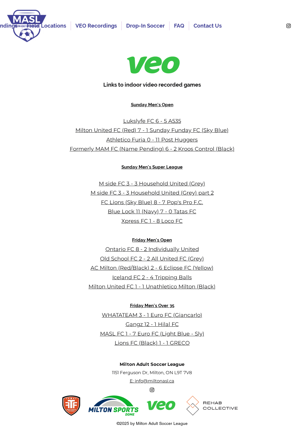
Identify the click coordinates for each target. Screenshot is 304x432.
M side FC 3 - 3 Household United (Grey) (152, 183)
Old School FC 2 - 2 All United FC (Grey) (152, 258)
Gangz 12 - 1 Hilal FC (152, 324)
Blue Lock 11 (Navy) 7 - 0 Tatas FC (152, 211)
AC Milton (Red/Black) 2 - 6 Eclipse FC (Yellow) (152, 268)
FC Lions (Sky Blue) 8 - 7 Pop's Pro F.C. (152, 202)
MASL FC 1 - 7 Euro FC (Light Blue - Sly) (152, 334)
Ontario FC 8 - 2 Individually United (152, 249)
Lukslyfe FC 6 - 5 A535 (152, 121)
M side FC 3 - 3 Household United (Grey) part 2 (152, 193)
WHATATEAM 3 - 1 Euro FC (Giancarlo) (152, 315)
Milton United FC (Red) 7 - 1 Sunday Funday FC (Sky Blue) (152, 130)
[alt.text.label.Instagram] (289, 26)
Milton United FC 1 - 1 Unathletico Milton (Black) (152, 286)
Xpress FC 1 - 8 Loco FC (152, 221)
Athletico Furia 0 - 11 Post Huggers (152, 139)
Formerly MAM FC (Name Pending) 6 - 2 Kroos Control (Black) (152, 149)
